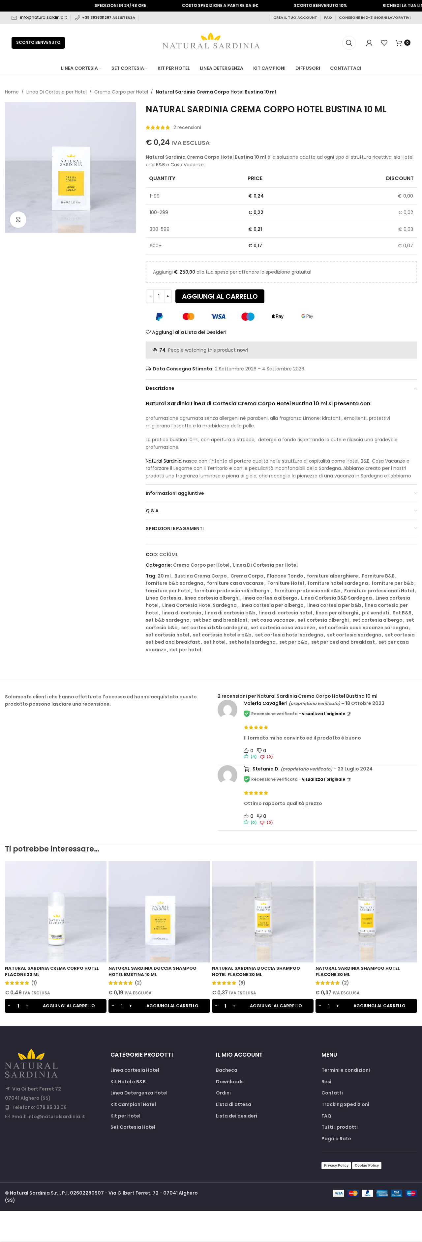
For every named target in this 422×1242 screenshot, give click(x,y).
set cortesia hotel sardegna (289, 635)
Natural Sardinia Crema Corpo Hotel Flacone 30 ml (52, 971)
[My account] (369, 42)
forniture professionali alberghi (232, 590)
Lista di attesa (233, 1104)
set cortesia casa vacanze (283, 627)
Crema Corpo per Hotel (121, 92)
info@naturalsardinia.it (43, 17)
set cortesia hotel (167, 635)
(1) (34, 983)
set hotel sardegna (252, 642)
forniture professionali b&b (307, 590)
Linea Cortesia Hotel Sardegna (199, 605)
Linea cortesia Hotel (134, 1070)
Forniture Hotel (285, 583)
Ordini (223, 1093)
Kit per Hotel (125, 1116)
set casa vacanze (272, 620)
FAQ (328, 17)
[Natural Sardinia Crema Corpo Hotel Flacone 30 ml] (55, 911)
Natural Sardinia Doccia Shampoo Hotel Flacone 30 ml (256, 971)
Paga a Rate (336, 1139)
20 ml (164, 576)
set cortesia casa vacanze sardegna (363, 627)
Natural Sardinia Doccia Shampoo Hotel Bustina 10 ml (152, 971)
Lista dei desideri (236, 1116)
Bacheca (226, 1070)
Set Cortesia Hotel (132, 1127)
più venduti (375, 612)
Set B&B (402, 612)
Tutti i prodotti (339, 1127)
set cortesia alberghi (323, 620)
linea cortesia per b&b (334, 605)
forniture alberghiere (332, 576)
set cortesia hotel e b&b (222, 635)
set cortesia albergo (377, 620)
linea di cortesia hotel (285, 612)
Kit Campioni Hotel (133, 1104)
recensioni (187, 127)
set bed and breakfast (220, 620)
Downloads (230, 1082)
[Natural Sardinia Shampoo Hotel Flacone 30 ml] (366, 911)
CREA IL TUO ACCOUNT (295, 17)
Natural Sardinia (164, 461)
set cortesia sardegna (354, 635)
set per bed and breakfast (343, 642)
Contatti (332, 1093)
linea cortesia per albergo (272, 605)
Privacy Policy (336, 1165)
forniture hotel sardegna (338, 583)
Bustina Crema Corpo (200, 576)
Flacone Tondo (285, 576)
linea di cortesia (181, 612)
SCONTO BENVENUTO (38, 42)
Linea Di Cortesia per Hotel (56, 92)
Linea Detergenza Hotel (138, 1093)
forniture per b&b (393, 583)
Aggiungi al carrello (220, 296)
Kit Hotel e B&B (128, 1082)
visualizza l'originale (323, 713)
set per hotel (185, 649)
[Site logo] (211, 42)
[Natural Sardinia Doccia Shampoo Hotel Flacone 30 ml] (263, 911)
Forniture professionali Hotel (379, 590)
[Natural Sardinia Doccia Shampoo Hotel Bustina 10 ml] (159, 911)
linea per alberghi (337, 612)
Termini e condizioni (345, 1070)
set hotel (215, 642)
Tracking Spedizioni (345, 1104)
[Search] (349, 42)
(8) (242, 983)
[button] (55, 1006)
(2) (138, 983)
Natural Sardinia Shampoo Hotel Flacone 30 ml (358, 971)
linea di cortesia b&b (230, 612)
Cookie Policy (367, 1165)
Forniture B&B (378, 576)
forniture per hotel (168, 590)
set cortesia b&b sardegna (214, 627)
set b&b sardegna (168, 620)
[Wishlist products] (384, 42)
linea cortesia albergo (270, 598)
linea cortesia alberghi (212, 598)
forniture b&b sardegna (174, 583)
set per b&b (293, 642)
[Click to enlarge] (18, 219)
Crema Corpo (246, 576)
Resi (326, 1082)
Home (12, 92)
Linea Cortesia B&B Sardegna (336, 598)
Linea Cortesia (163, 598)
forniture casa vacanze (235, 583)
